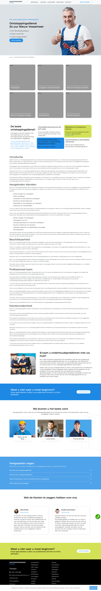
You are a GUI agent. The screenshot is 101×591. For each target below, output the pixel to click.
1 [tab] (49, 537)
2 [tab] (51, 537)
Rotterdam (34, 565)
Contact (68, 2)
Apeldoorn (55, 574)
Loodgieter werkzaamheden (49, 88)
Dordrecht (55, 567)
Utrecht (33, 569)
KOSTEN (43, 2)
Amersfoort (55, 565)
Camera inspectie (73, 115)
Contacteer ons (83, 392)
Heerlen (54, 572)
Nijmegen (55, 569)
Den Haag (34, 567)
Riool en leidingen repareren (77, 88)
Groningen (34, 576)
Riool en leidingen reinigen (21, 115)
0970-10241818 (85, 2)
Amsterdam (35, 562)
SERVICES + (35, 2)
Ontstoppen (15, 88)
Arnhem (34, 579)
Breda (33, 583)
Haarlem (34, 572)
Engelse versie (69, 135)
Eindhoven (34, 574)
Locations (51, 2)
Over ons (60, 2)
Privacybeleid (13, 581)
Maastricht (55, 576)
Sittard (54, 583)
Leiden (33, 581)
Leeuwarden (56, 581)
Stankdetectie (44, 115)
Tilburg (54, 562)
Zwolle (54, 579)
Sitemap (12, 584)
